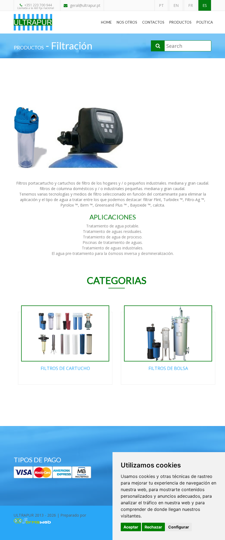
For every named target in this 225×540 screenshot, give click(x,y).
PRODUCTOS (29, 47)
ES (205, 5)
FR (190, 5)
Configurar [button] (178, 527)
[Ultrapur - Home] (33, 18)
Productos (180, 22)
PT (161, 5)
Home (106, 22)
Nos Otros (127, 22)
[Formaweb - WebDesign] (32, 520)
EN (176, 5)
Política (204, 22)
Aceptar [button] (130, 527)
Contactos (153, 22)
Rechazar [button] (153, 527)
